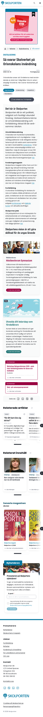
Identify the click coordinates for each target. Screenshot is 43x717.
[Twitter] (27, 398)
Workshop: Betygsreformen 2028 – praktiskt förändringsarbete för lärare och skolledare (20, 368)
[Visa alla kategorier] (24, 414)
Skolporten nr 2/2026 (35, 545)
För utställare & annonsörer (14, 653)
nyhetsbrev (27, 145)
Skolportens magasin (11, 633)
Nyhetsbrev (7, 630)
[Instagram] (17, 688)
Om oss (6, 656)
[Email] (32, 398)
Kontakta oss (8, 681)
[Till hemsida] (16, 696)
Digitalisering (24, 49)
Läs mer (6, 506)
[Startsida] (5, 49)
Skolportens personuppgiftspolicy (21, 605)
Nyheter (12, 49)
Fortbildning (8, 643)
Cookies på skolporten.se (13, 703)
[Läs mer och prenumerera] (15, 525)
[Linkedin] (22, 398)
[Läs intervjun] (15, 465)
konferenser (16, 203)
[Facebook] (18, 398)
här (33, 158)
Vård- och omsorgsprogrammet (17, 387)
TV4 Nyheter (35, 72)
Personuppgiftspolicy (11, 706)
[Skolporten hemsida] (11, 3)
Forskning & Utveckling (12, 649)
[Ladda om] (32, 408)
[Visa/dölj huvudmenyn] (40, 3)
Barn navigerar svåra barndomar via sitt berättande (14, 479)
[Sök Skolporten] (34, 3)
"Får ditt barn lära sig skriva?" (12, 419)
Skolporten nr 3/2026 (10, 545)
